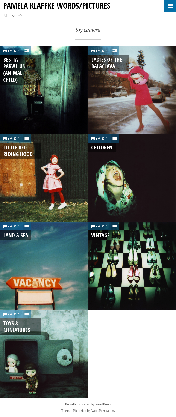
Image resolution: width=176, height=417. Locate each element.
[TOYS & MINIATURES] (44, 354)
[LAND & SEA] (44, 266)
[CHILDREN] (132, 178)
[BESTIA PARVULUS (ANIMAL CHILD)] (44, 90)
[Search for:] (29, 15)
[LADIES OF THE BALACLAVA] (132, 90)
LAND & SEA (15, 235)
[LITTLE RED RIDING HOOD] (44, 178)
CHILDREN (101, 147)
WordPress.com (102, 410)
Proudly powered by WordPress (88, 404)
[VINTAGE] (132, 266)
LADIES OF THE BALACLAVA (106, 63)
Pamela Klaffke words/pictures (56, 5)
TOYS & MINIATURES (16, 326)
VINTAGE (100, 235)
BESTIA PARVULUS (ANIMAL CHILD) (14, 69)
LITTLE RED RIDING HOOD (18, 151)
